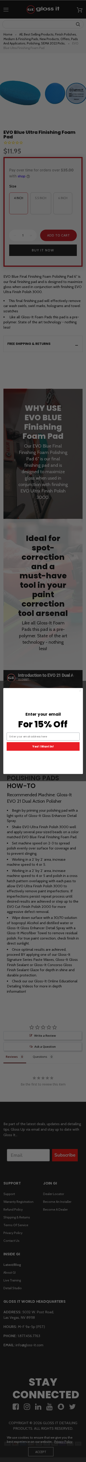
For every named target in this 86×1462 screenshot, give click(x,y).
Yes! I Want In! (43, 746)
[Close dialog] (80, 691)
